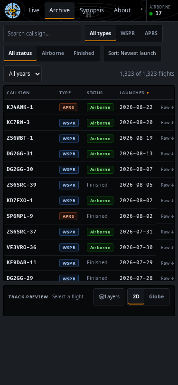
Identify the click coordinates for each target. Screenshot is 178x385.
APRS (151, 33)
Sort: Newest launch (132, 53)
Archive (59, 10)
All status (20, 53)
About (122, 10)
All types (100, 33)
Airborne (53, 53)
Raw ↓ (168, 107)
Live (34, 10)
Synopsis (92, 10)
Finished (84, 53)
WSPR (128, 33)
